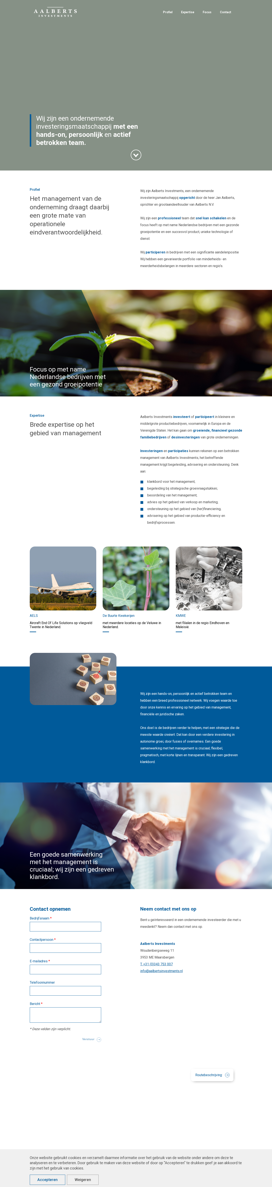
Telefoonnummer (42, 982)
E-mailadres (39, 961)
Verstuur (88, 1039)
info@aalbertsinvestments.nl (161, 971)
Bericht (35, 1004)
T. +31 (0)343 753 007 (156, 964)
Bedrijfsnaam (40, 918)
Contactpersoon (42, 940)
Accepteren (47, 1180)
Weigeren (83, 1180)
